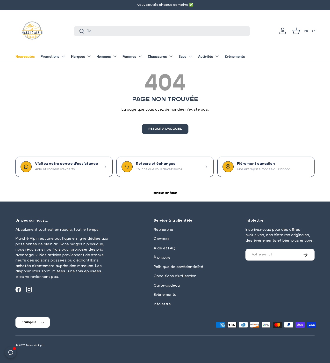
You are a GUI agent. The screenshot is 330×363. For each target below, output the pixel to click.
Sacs (183, 56)
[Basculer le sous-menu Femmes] (140, 56)
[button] (296, 31)
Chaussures (157, 56)
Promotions (50, 56)
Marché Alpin (35, 345)
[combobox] (162, 31)
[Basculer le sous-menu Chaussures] (171, 56)
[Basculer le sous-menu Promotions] (63, 56)
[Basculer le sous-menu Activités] (217, 56)
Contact (161, 239)
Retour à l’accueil (165, 129)
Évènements (235, 56)
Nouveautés (25, 56)
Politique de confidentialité (178, 267)
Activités (205, 56)
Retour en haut (165, 193)
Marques (78, 56)
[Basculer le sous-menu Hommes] (115, 56)
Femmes (129, 56)
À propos (162, 257)
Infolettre (162, 304)
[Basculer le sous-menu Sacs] (190, 56)
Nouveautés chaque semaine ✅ (165, 5)
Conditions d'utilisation (175, 276)
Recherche (163, 230)
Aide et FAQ (164, 248)
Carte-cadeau (167, 285)
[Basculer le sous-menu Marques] (89, 56)
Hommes (104, 56)
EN (314, 31)
